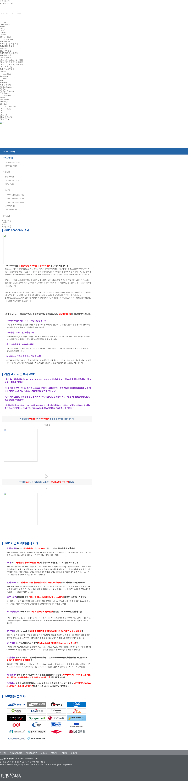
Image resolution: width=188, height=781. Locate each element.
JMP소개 (3, 83)
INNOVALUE (8, 22)
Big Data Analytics (7, 91)
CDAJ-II (3, 113)
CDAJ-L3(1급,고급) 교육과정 (11, 64)
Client (2, 31)
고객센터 (74, 753)
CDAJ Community (9, 106)
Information (7, 96)
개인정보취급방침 (16, 753)
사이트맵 (64, 753)
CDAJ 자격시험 (6, 67)
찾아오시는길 (5, 37)
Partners (3, 35)
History (2, 28)
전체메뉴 (185, 17)
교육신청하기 (5, 58)
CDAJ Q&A (4, 119)
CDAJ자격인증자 (6, 109)
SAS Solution (5, 93)
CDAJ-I (3, 111)
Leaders (3, 33)
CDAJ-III (3, 115)
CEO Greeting (5, 24)
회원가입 (162, 17)
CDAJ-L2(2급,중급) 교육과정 (11, 62)
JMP (1, 80)
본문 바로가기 (5, 1)
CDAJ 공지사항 (6, 117)
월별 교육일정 (5, 51)
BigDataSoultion (6, 87)
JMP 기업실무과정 (7, 69)
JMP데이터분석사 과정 (9, 44)
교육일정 (3, 48)
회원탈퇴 (54, 753)
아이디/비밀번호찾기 (173, 17)
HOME (4, 223)
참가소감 (3, 71)
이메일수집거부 (31, 753)
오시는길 (44, 753)
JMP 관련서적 (5, 85)
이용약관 (3, 753)
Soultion (6, 78)
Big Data (3, 89)
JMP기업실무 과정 (7, 46)
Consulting (7, 74)
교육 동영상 (4, 104)
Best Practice (4, 100)
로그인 (155, 17)
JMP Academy (8, 39)
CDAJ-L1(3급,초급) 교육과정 (11, 60)
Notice (2, 98)
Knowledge (4, 102)
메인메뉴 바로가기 (6, 3)
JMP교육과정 (5, 41)
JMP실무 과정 (5, 55)
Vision (2, 26)
